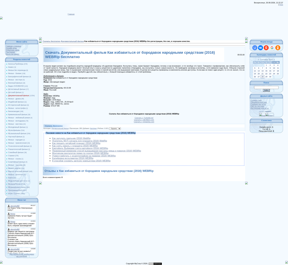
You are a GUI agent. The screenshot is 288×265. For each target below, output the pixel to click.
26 (255, 77)
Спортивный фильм (16, 162)
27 (259, 77)
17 (274, 71)
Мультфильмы (14, 130)
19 (255, 74)
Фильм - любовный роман (19, 118)
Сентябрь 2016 (266, 60)
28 (263, 77)
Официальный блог (258, 102)
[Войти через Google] (272, 47)
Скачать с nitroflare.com (144, 120)
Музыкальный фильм (17, 133)
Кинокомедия (13, 111)
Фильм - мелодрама (16, 121)
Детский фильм (14, 92)
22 (266, 74)
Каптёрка (93, 128)
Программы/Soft (15, 190)
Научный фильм (15, 137)
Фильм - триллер (15, 165)
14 (263, 71)
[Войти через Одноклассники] (277, 47)
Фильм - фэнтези (15, 175)
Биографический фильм (18, 77)
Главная (71, 14)
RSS (281, 5)
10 (274, 68)
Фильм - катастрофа (17, 108)
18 (278, 71)
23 (270, 74)
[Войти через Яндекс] (266, 47)
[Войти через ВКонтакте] (260, 47)
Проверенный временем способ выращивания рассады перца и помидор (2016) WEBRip (96, 151)
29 (266, 77)
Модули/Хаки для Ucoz (18, 181)
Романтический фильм (18, 149)
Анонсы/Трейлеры (16, 64)
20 (259, 74)
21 (263, 74)
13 (259, 71)
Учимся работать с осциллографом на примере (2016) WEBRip (84, 156)
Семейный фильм (16, 152)
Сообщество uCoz (258, 104)
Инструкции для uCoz (259, 108)
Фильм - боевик (14, 73)
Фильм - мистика (15, 124)
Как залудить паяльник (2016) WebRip (71, 138)
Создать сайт (256, 100)
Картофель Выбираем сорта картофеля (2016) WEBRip (80, 148)
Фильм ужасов (14, 168)
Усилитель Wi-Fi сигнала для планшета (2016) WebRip (79, 141)
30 (270, 77)
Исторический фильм (17, 105)
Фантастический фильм (18, 171)
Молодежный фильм (17, 127)
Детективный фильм (17, 89)
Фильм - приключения (17, 143)
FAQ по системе (257, 106)
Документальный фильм (18, 95)
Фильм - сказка (14, 159)
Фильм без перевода (17, 70)
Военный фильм (15, 83)
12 (255, 71)
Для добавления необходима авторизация (22, 255)
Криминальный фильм (17, 114)
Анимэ (11, 67)
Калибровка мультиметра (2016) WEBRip (72, 158)
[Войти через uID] (254, 47)
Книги (10, 178)
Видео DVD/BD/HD (16, 86)
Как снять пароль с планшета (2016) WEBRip (75, 146)
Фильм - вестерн (15, 80)
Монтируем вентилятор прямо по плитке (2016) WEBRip (80, 153)
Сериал (11, 156)
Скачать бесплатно (51, 41)
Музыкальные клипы (17, 187)
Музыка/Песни (14, 184)
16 (270, 71)
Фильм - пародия (15, 140)
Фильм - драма (14, 99)
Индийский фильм (16, 102)
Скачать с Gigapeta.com (144, 122)
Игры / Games (14, 193)
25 (278, 74)
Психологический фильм (18, 146)
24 (274, 74)
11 (278, 68)
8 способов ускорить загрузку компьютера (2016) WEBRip (81, 161)
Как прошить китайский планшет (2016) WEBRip (76, 143)
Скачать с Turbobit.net (144, 118)
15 (266, 71)
